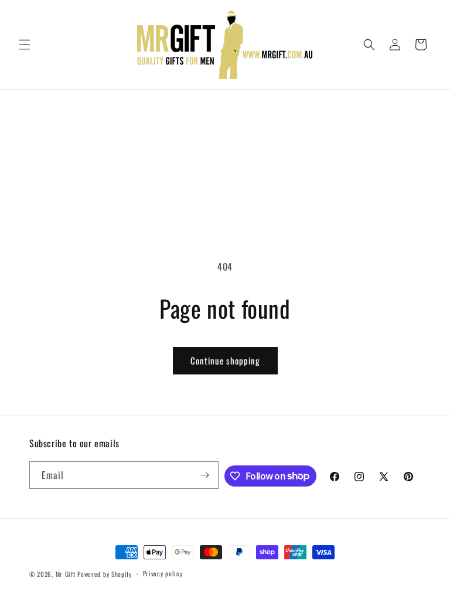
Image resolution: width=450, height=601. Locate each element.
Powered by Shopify (104, 574)
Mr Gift (66, 574)
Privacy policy (163, 573)
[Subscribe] (205, 475)
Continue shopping (225, 360)
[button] (25, 45)
